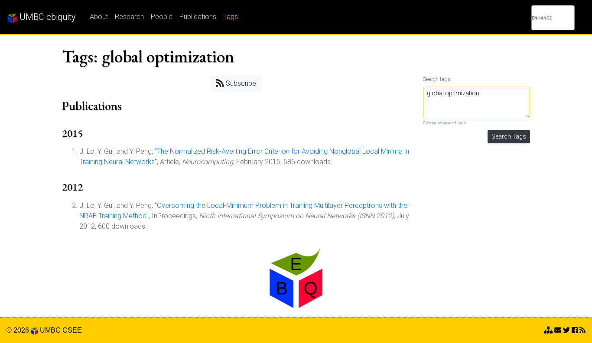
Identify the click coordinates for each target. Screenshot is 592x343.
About (99, 17)
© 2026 (19, 330)
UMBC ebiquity (46, 17)
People (161, 17)
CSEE (72, 330)
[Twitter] (566, 330)
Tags (230, 17)
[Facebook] (575, 330)
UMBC (50, 330)
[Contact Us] (548, 330)
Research (129, 17)
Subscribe (240, 83)
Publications (197, 17)
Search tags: (437, 79)
